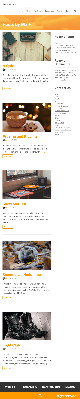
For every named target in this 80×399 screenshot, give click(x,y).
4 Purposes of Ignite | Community (66, 52)
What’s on (37, 11)
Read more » (8, 89)
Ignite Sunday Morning (62, 113)
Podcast (57, 120)
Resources (49, 11)
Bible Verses (59, 99)
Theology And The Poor (63, 130)
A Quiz (8, 66)
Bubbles (63, 80)
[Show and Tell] (26, 184)
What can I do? (66, 77)
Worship (57, 135)
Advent (57, 94)
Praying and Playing (19, 136)
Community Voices (61, 106)
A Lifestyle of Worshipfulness (65, 48)
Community (59, 104)
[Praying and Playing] (26, 117)
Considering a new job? (63, 50)
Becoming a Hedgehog (21, 274)
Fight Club (11, 345)
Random (57, 125)
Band (56, 96)
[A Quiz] (26, 46)
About (59, 11)
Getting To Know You (62, 111)
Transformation (60, 132)
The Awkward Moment (62, 127)
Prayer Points (59, 123)
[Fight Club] (26, 326)
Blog (28, 11)
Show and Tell (14, 204)
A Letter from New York (69, 75)
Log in (68, 11)
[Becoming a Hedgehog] (26, 255)
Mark (6, 69)
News (57, 118)
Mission (57, 115)
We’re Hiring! (59, 43)
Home (20, 11)
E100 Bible (58, 108)
